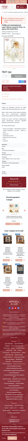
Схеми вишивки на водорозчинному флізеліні (14, 370)
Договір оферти (6, 410)
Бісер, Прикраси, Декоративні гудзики (14, 394)
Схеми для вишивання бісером (14, 366)
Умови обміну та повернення (18, 410)
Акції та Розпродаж (14, 390)
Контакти (21, 407)
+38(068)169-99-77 (14, 421)
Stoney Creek (9, 350)
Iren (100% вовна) (20, 348)
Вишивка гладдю (19, 354)
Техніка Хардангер (7, 363)
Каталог (6, 12)
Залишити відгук (14, 184)
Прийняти (12, 438)
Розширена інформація (11, 434)
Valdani (23, 352)
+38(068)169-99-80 (14, 420)
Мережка (14, 403)
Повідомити (18, 76)
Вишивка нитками (7, 378)
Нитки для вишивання (9, 383)
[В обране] (7, 81)
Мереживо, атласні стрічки (18, 378)
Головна (2, 12)
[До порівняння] (3, 81)
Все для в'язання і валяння (14, 381)
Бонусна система (9, 405)
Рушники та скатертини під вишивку (14, 396)
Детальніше (6, 89)
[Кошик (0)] (18, 7)
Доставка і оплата (19, 405)
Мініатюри (8, 361)
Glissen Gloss (6, 348)
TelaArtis (20, 350)
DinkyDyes (7, 345)
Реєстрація (23, 1)
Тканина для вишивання (14, 385)
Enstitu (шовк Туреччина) (17, 345)
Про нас (7, 407)
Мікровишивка (19, 359)
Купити (13, 223)
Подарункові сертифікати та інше (14, 399)
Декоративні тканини (19, 357)
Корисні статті (13, 407)
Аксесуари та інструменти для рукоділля (14, 387)
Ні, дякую (4, 438)
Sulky (15, 350)
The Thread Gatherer (15, 352)
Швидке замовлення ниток (19, 363)
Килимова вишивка (10, 359)
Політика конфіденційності (14, 412)
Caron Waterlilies (9, 343)
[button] (3, 210)
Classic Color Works (18, 343)
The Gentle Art (6, 352)
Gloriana (13, 348)
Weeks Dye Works (9, 354)
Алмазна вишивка (20, 383)
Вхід (17, 1)
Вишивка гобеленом (8, 357)
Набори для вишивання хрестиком (15, 12)
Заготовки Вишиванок (14, 372)
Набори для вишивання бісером (14, 392)
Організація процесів (17, 361)
